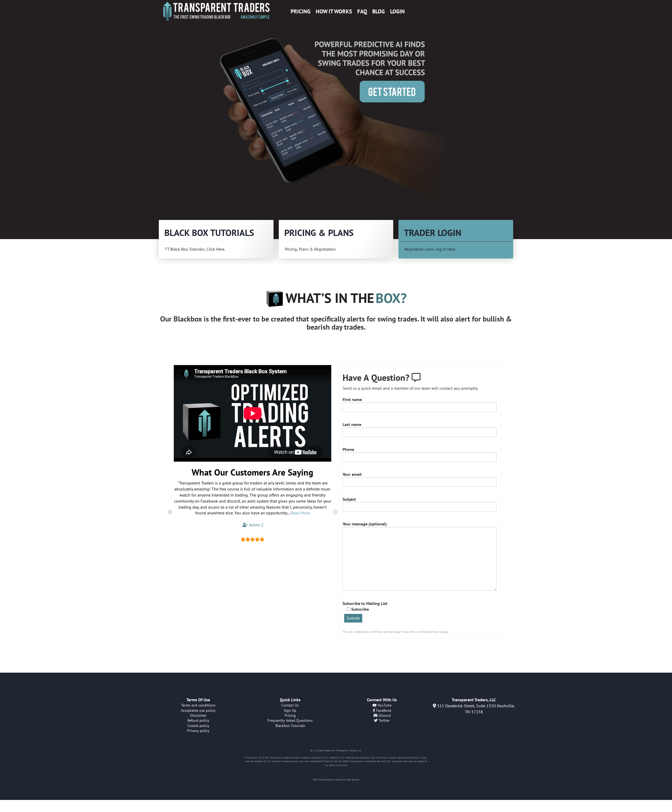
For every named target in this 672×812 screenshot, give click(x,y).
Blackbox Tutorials (290, 725)
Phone (348, 449)
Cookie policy (198, 725)
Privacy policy (198, 730)
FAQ (362, 11)
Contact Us (290, 705)
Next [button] (335, 512)
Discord (384, 715)
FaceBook (383, 710)
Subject (349, 499)
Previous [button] (169, 512)
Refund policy (198, 720)
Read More (300, 512)
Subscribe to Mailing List (365, 606)
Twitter (384, 720)
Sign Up (290, 710)
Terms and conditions (198, 705)
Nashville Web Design (347, 779)
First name (352, 399)
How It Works (334, 11)
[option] (336, 119)
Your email (352, 474)
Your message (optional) (365, 523)
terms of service (338, 765)
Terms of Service (432, 632)
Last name (352, 424)
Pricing (301, 11)
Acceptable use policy (198, 710)
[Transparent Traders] (216, 11)
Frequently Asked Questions (290, 720)
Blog (378, 11)
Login (397, 11)
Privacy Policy (409, 632)
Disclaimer (198, 715)
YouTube (383, 705)
